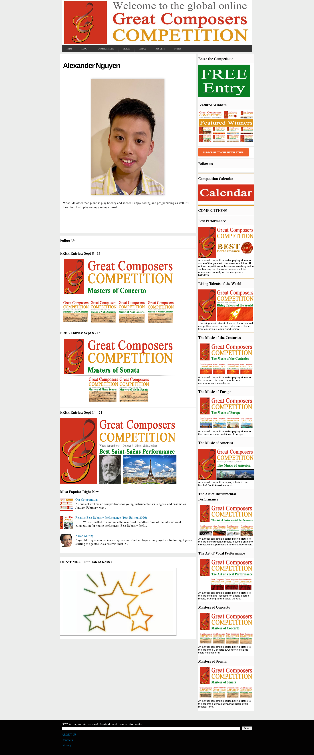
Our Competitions (86, 499)
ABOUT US (69, 734)
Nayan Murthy (84, 536)
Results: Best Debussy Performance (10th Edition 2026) (111, 517)
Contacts (67, 740)
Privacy (66, 745)
